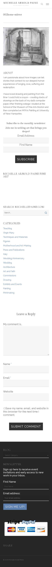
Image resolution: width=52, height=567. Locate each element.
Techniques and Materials (15, 237)
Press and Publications (13, 250)
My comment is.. (12, 324)
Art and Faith (9, 271)
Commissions (9, 275)
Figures (6, 241)
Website (8, 391)
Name (7, 364)
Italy (5, 254)
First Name (26, 144)
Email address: (11, 493)
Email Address (26, 135)
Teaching (7, 228)
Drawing (7, 280)
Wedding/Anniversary (13, 258)
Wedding (7, 262)
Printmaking (8, 292)
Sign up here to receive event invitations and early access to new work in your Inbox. (23, 472)
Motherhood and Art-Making (17, 245)
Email (7, 377)
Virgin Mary (8, 232)
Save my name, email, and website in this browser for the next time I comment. (25, 411)
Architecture (9, 267)
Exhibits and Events (12, 284)
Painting (7, 288)
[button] (47, 4)
